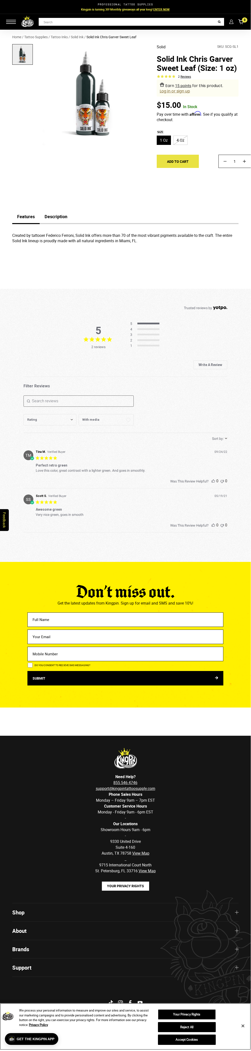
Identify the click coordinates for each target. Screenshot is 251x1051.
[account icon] (231, 22)
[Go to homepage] (27, 22)
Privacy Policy (38, 1025)
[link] (146, 346)
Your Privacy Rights (125, 886)
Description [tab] (56, 216)
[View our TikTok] (110, 1002)
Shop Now (156, 9)
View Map (147, 871)
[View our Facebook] (130, 1002)
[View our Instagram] (120, 1002)
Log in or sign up (175, 91)
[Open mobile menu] (11, 22)
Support (21, 967)
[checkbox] (106, 419)
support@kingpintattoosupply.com (125, 788)
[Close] (243, 1026)
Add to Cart (178, 161)
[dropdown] (50, 419)
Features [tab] (26, 216)
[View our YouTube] (140, 1002)
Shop (18, 912)
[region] (125, 1026)
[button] (31, 1039)
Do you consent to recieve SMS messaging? (62, 665)
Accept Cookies (187, 1039)
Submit (39, 678)
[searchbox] (79, 401)
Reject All (186, 1027)
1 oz (164, 140)
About (19, 930)
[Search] (219, 22)
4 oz (180, 140)
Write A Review (210, 365)
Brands (20, 949)
